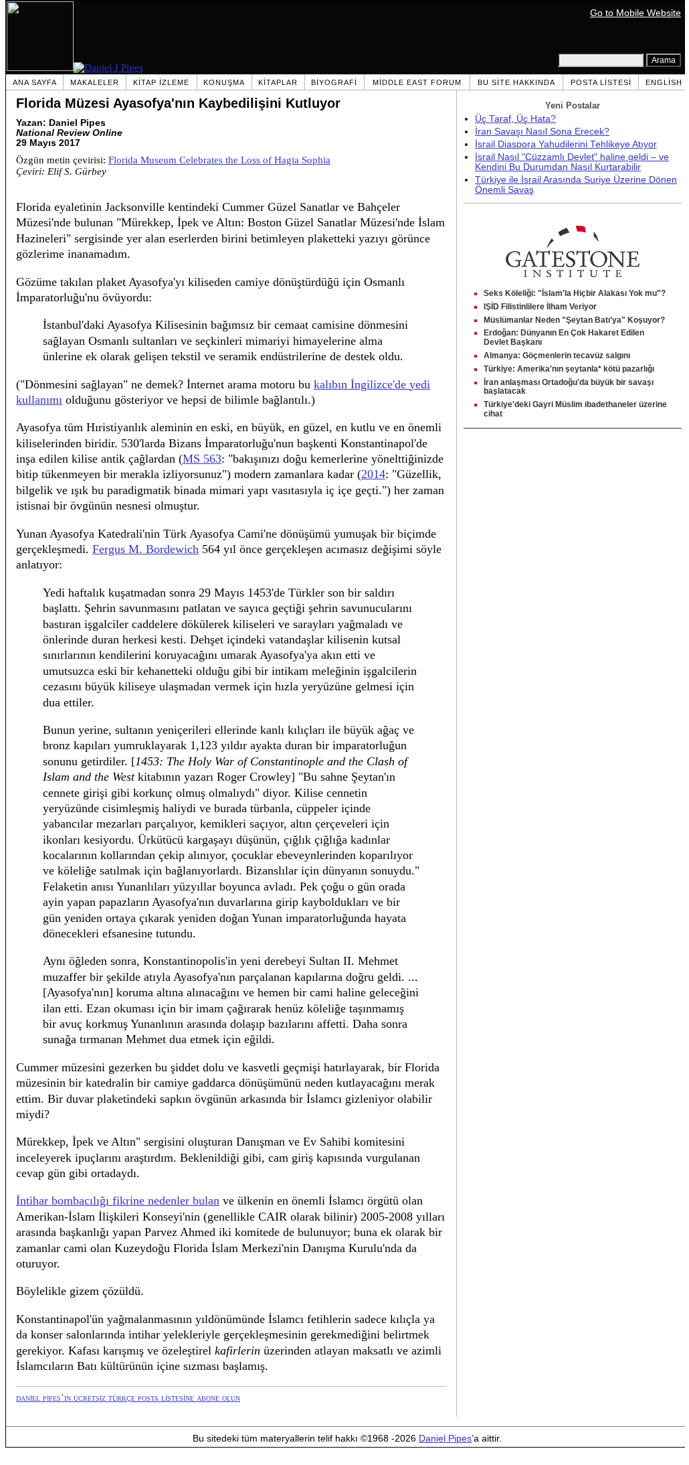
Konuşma (224, 82)
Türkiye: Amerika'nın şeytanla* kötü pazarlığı (569, 369)
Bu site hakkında (516, 82)
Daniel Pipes (445, 1439)
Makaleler (94, 82)
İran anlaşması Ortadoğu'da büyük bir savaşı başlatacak (569, 387)
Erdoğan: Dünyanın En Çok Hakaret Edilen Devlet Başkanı (564, 337)
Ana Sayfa (35, 82)
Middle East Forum (417, 82)
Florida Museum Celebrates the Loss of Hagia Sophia (219, 160)
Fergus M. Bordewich (145, 549)
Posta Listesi (601, 82)
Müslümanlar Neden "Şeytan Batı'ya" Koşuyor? (574, 320)
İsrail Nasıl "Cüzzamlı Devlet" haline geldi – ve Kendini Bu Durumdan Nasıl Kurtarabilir (572, 162)
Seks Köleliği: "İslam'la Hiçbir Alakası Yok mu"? (575, 293)
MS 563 (202, 458)
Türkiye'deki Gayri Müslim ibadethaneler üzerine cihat (575, 409)
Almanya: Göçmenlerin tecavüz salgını (557, 355)
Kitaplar (278, 82)
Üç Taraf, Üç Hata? (515, 119)
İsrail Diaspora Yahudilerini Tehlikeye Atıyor (566, 144)
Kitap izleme (161, 82)
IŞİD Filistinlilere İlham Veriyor (540, 306)
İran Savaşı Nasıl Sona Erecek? (542, 132)
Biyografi (334, 82)
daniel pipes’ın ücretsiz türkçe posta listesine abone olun (128, 1397)
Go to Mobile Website (635, 13)
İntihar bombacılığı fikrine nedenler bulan (117, 1200)
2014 (373, 474)
